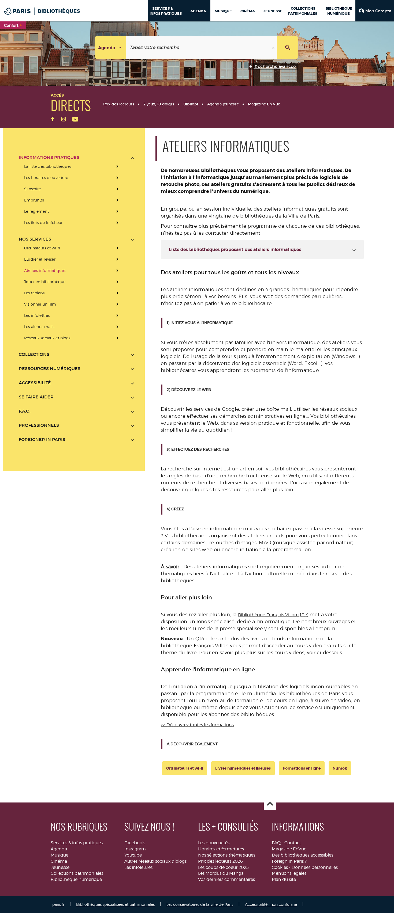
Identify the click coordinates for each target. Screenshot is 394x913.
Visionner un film (40, 304)
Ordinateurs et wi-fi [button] (184, 768)
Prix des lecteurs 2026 (220, 861)
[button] (374, 10)
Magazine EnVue (289, 848)
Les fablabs (34, 293)
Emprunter (34, 200)
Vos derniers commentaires (226, 879)
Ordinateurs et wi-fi (42, 248)
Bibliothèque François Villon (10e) (273, 614)
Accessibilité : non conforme (271, 904)
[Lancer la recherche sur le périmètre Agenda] (287, 47)
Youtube (133, 855)
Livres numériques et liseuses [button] (243, 768)
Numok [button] (340, 768)
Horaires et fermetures (221, 848)
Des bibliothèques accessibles (302, 855)
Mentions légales (289, 873)
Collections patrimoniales (77, 873)
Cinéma (59, 861)
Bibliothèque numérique (76, 879)
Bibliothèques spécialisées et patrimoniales (115, 904)
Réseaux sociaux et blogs (47, 338)
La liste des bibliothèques (47, 166)
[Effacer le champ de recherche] (274, 47)
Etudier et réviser (39, 259)
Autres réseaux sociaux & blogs (155, 861)
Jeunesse (60, 867)
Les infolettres (37, 315)
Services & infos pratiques (77, 842)
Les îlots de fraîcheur (43, 222)
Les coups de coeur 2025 (223, 867)
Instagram (135, 848)
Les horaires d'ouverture (46, 177)
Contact (292, 842)
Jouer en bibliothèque (44, 281)
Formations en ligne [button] (302, 768)
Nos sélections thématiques (226, 855)
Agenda (59, 848)
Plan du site (284, 879)
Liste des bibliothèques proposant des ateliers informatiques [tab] (235, 249)
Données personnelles (315, 867)
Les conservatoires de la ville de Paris (199, 904)
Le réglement (36, 211)
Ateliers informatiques (44, 270)
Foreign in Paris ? (289, 861)
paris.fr (58, 904)
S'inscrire (32, 189)
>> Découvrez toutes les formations (197, 724)
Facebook (134, 842)
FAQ (276, 842)
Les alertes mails (39, 326)
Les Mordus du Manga (221, 873)
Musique (59, 855)
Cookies (280, 867)
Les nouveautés (213, 842)
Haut (270, 804)
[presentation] (76, 194)
